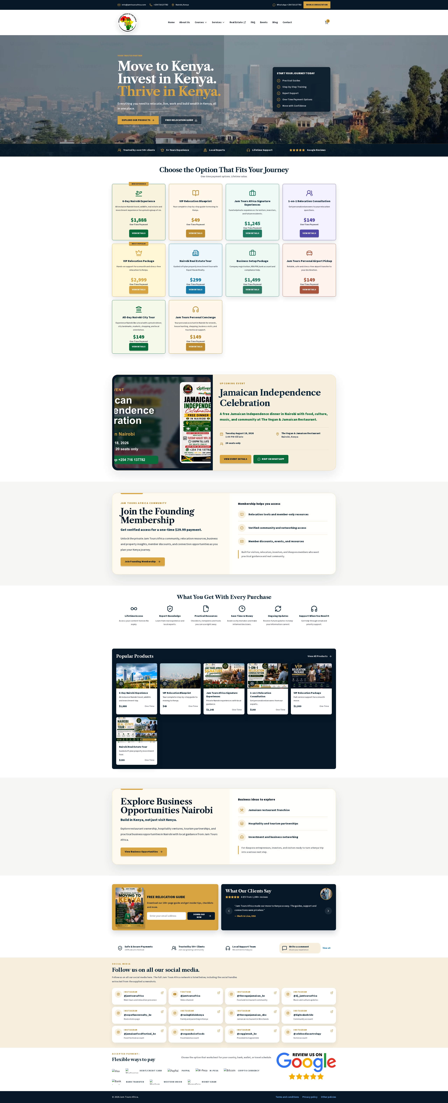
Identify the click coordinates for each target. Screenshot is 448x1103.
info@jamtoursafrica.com (134, 4)
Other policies (328, 1097)
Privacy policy (309, 1097)
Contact (287, 22)
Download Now (199, 916)
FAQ (253, 22)
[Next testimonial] (328, 910)
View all (326, 948)
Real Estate (236, 22)
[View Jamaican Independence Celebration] (162, 422)
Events (264, 22)
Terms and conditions (287, 1097)
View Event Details (235, 459)
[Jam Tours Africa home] (127, 22)
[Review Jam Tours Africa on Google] (306, 1066)
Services (216, 22)
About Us (184, 22)
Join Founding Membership (140, 561)
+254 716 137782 (161, 4)
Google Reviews (316, 150)
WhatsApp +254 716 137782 (289, 4)
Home (171, 22)
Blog (275, 22)
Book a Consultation (317, 4)
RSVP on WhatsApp (273, 459)
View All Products (318, 656)
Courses (199, 22)
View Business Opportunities (141, 851)
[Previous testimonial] (228, 910)
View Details (138, 233)
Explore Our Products (136, 120)
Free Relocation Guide (179, 120)
